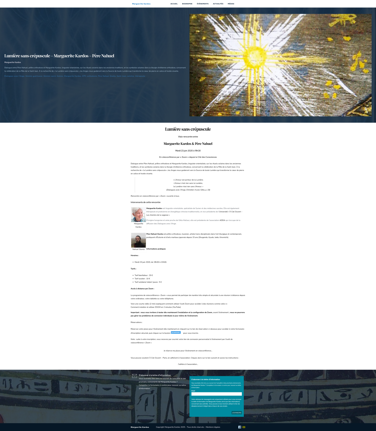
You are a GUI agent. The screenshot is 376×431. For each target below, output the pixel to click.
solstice (130, 76)
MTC (84, 76)
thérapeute (140, 76)
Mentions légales (213, 427)
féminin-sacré (50, 76)
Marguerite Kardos (72, 76)
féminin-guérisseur (34, 76)
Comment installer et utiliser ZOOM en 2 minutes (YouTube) (156, 307)
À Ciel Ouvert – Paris (158, 358)
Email (193, 391)
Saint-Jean (121, 76)
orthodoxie (92, 76)
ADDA (222, 220)
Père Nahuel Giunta (107, 76)
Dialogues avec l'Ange (14, 76)
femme (60, 76)
